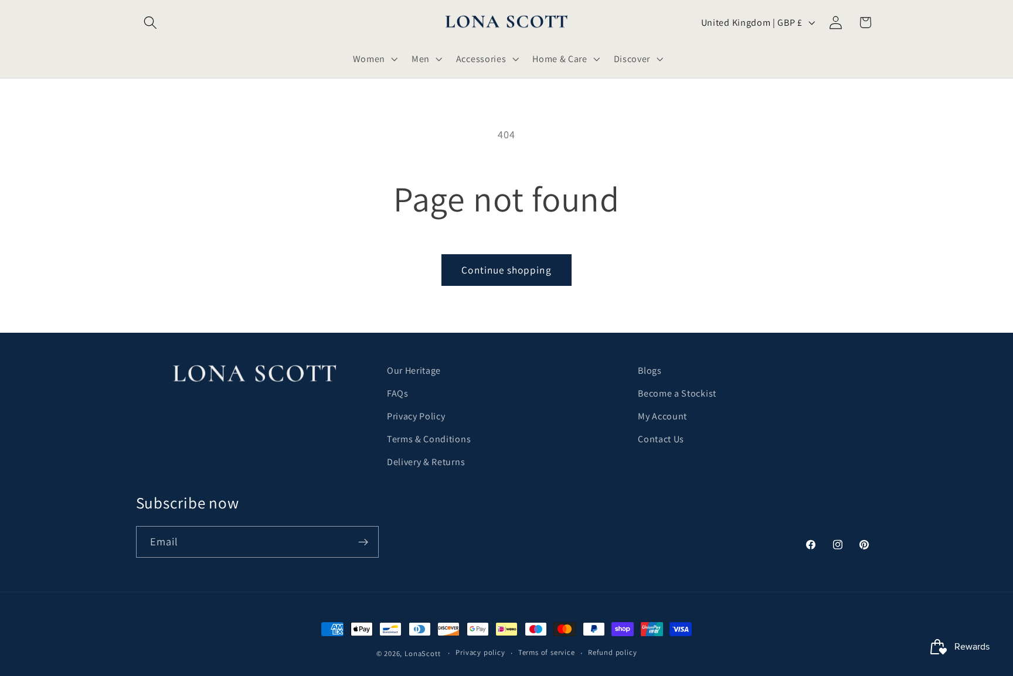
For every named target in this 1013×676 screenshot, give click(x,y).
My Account (662, 416)
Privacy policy (480, 652)
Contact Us (661, 439)
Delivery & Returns (426, 462)
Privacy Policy (416, 416)
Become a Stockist (677, 393)
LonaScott (422, 653)
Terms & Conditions (429, 439)
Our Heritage (414, 370)
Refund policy (612, 652)
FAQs (398, 393)
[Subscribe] (363, 542)
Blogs (649, 370)
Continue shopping (506, 269)
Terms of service (546, 652)
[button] (151, 22)
